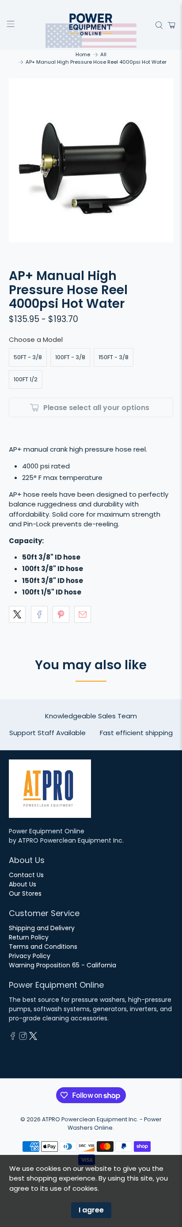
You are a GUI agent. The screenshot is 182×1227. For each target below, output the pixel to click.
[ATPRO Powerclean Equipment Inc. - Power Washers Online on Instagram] (23, 1037)
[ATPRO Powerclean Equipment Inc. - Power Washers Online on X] (33, 1037)
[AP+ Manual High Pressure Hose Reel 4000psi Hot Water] (91, 160)
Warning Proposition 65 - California (62, 965)
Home (83, 54)
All (103, 54)
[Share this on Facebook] (39, 614)
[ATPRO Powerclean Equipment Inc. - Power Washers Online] (91, 25)
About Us (22, 884)
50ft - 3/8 (28, 357)
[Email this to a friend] (82, 614)
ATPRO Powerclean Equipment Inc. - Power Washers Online (102, 1123)
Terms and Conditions (43, 946)
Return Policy (29, 937)
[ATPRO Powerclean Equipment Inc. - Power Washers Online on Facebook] (13, 1037)
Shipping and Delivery (42, 928)
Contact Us (26, 874)
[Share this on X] (17, 614)
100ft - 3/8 (70, 357)
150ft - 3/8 (114, 357)
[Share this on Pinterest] (61, 614)
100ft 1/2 (26, 379)
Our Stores (25, 893)
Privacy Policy (29, 955)
